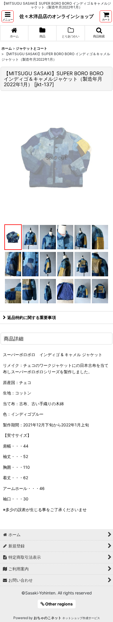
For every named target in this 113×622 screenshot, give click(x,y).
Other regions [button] (58, 603)
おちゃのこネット (47, 618)
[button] (7, 16)
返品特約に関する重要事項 (31, 317)
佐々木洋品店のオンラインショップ (56, 16)
